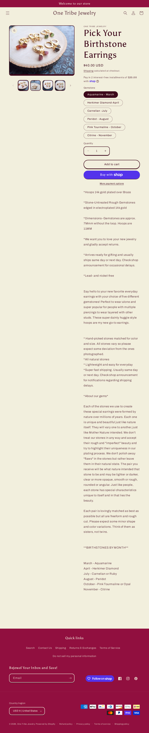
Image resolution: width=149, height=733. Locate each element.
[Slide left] (13, 85)
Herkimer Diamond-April (103, 102)
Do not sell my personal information (74, 656)
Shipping (89, 71)
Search (30, 648)
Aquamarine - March (100, 94)
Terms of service (102, 724)
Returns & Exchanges (82, 648)
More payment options (112, 183)
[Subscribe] (70, 678)
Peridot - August (98, 119)
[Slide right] (70, 85)
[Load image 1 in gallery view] (23, 85)
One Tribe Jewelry (26, 724)
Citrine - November (99, 135)
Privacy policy (83, 724)
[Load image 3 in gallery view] (48, 85)
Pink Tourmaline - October (104, 127)
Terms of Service (110, 648)
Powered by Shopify (45, 724)
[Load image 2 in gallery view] (35, 85)
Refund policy (66, 724)
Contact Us (45, 648)
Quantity (88, 143)
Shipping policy (121, 724)
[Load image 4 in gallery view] (60, 85)
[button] (8, 13)
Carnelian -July (97, 110)
